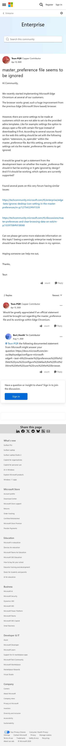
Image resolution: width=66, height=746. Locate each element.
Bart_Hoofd (19, 335)
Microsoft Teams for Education (15, 552)
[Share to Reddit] (33, 430)
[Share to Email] (48, 430)
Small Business (9, 626)
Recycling (45, 738)
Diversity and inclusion (12, 713)
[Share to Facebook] (23, 430)
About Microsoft (10, 693)
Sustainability (9, 723)
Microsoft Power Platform (13, 611)
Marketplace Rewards (12, 669)
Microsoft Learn (9, 650)
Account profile (9, 494)
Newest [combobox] (57, 295)
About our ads (9, 741)
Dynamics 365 (9, 601)
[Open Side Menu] (4, 4)
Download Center (10, 499)
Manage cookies (45, 735)
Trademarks (21, 738)
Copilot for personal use (12, 465)
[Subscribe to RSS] (43, 430)
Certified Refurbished (11, 518)
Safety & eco (34, 738)
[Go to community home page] (10, 4)
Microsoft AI (8, 591)
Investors (7, 708)
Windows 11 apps (10, 479)
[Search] (41, 4)
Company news (9, 698)
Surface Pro (8, 445)
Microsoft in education (12, 542)
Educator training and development (17, 567)
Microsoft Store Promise (13, 523)
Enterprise (10, 13)
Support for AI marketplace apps (16, 655)
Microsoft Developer (11, 645)
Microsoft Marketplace (12, 664)
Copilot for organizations (13, 460)
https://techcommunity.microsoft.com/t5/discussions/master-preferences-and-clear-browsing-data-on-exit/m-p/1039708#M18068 (33, 221)
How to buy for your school (13, 562)
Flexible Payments (10, 528)
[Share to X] (28, 430)
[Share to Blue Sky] (38, 430)
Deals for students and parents (15, 572)
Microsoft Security (10, 596)
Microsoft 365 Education (13, 557)
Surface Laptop (9, 450)
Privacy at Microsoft (11, 703)
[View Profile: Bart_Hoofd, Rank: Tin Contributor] (8, 337)
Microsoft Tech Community (13, 659)
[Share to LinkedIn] (17, 430)
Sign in (16, 396)
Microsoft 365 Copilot (12, 621)
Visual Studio (9, 674)
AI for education (10, 577)
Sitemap (7, 735)
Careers (7, 688)
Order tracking (9, 513)
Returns (7, 508)
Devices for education (12, 547)
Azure (6, 640)
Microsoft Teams (10, 616)
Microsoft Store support (12, 503)
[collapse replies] (33, 301)
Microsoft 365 (9, 606)
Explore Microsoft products (14, 474)
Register (49, 4)
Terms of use (8, 738)
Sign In (59, 4)
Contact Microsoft (20, 735)
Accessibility (8, 718)
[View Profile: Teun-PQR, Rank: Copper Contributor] (6, 60)
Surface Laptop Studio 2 (12, 455)
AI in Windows (9, 470)
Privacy (33, 735)
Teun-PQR (16, 58)
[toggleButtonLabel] (61, 13)
